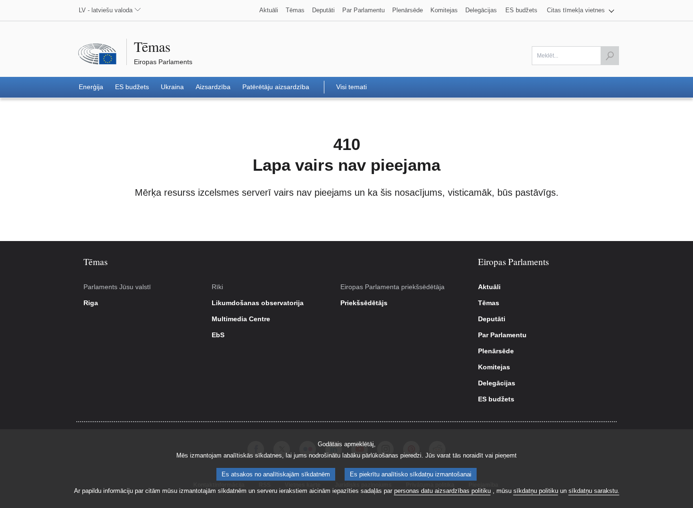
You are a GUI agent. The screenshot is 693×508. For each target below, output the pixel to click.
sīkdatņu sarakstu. (594, 490)
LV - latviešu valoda (105, 10)
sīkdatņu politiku (535, 490)
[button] (580, 10)
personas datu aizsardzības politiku (442, 490)
